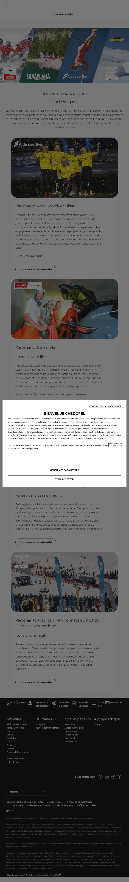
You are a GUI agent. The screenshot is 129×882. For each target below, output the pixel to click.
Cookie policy (115, 445)
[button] (106, 406)
